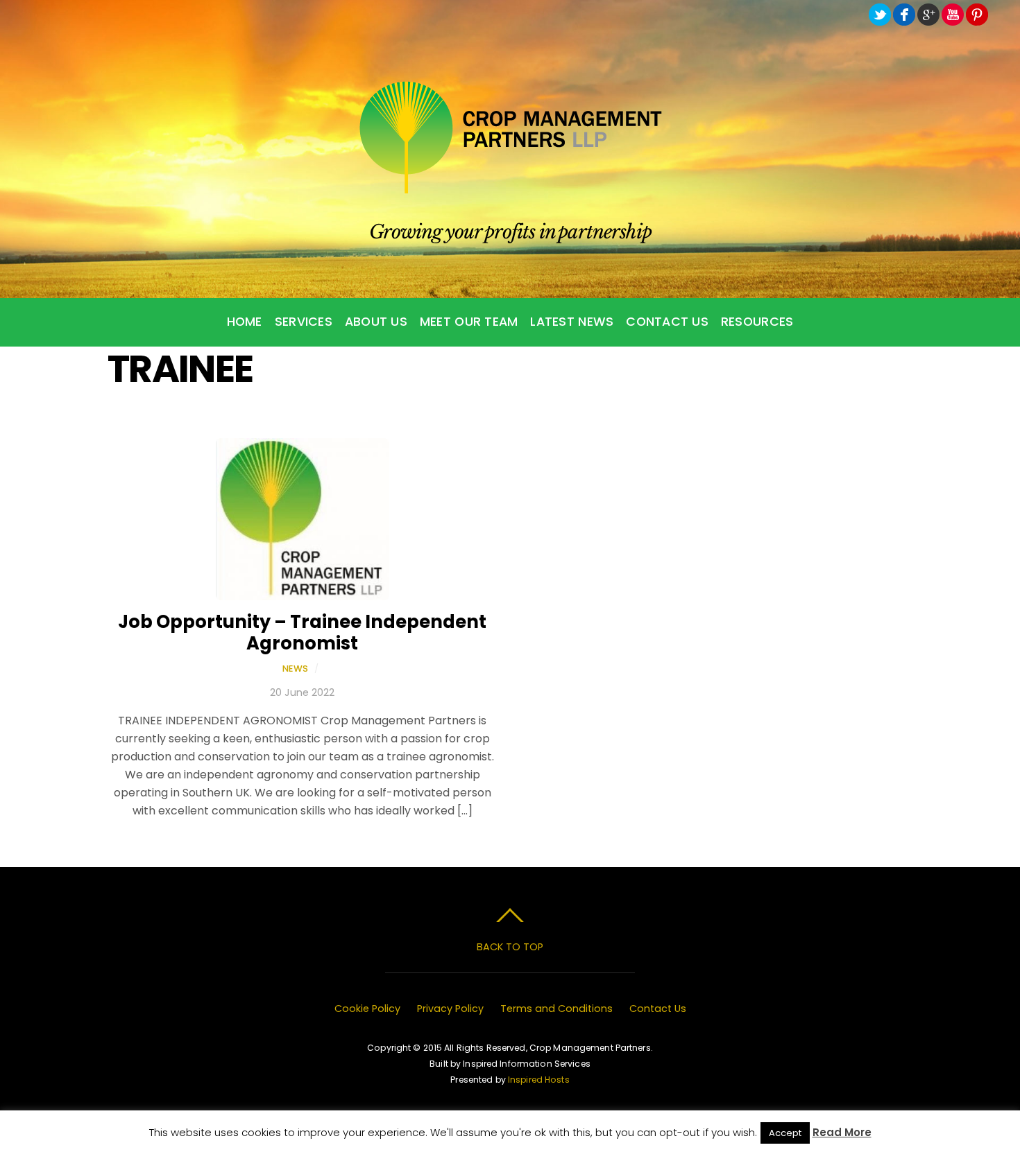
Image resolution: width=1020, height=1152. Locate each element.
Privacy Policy (450, 1008)
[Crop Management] (510, 187)
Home (244, 321)
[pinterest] (977, 15)
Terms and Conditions (556, 1008)
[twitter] (880, 15)
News (295, 668)
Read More (842, 1132)
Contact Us (667, 321)
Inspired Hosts (539, 1079)
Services (303, 321)
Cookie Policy (367, 1008)
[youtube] (953, 15)
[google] (928, 15)
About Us (376, 321)
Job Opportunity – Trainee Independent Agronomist (302, 632)
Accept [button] (785, 1133)
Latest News (571, 321)
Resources (757, 321)
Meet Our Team (469, 321)
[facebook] (904, 15)
